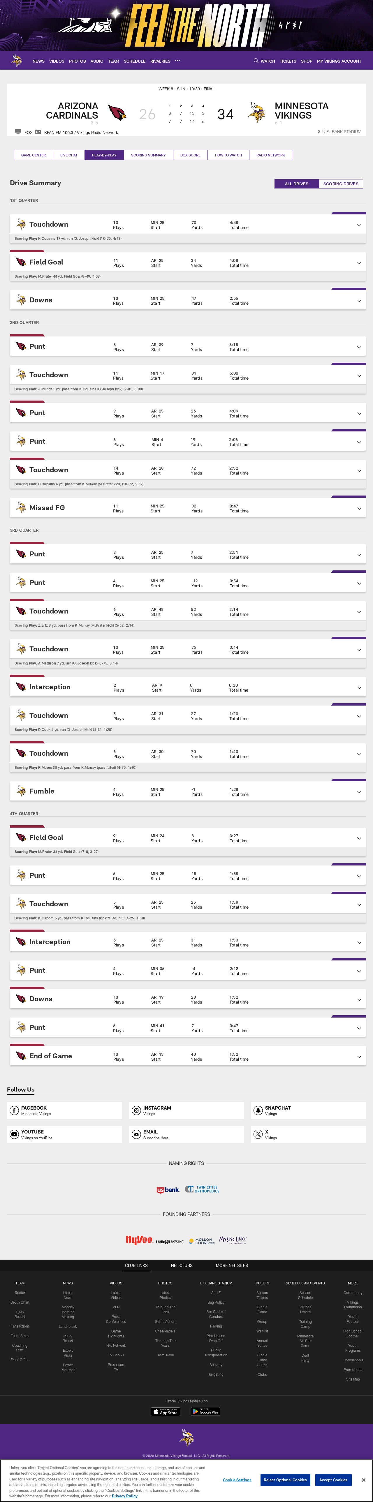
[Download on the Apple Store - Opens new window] (165, 1412)
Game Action (165, 1321)
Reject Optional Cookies (285, 1480)
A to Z (216, 1293)
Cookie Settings (237, 1480)
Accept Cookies (333, 1480)
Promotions (353, 1369)
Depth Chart (19, 1302)
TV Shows (116, 1355)
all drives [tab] (297, 183)
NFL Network (116, 1345)
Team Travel (165, 1355)
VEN (116, 1307)
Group (262, 1321)
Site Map (353, 1379)
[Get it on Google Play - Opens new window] (205, 1414)
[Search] (256, 60)
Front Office (20, 1360)
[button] (188, 224)
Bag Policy (216, 1302)
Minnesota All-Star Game (305, 1341)
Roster (20, 1293)
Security (216, 1364)
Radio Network (270, 155)
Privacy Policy (125, 1496)
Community (353, 1293)
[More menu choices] (177, 60)
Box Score (190, 155)
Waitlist (262, 1331)
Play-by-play (104, 155)
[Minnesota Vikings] (186, 1439)
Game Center (33, 155)
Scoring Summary (148, 155)
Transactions (20, 1326)
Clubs (262, 1374)
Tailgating (216, 1374)
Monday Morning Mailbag (68, 1312)
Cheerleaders (165, 1331)
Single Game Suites (262, 1360)
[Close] (363, 1480)
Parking (216, 1326)
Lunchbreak (68, 1326)
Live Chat (69, 155)
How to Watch (228, 155)
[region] (186, 1480)
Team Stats (20, 1336)
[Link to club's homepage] (16, 60)
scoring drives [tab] (340, 183)
